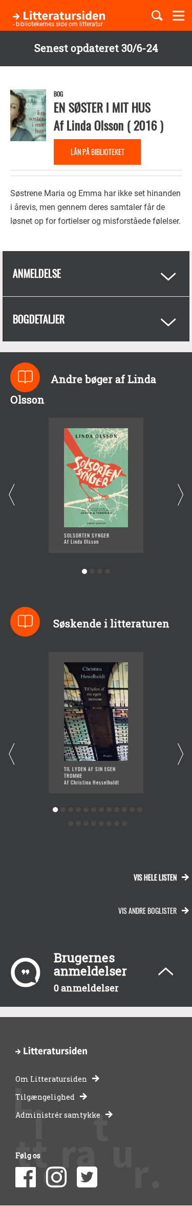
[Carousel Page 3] (100, 572)
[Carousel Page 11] (132, 810)
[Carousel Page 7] (101, 810)
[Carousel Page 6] (94, 810)
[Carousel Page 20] (125, 824)
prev (11, 495)
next (180, 495)
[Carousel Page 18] (109, 824)
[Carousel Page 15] (86, 824)
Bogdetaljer (39, 319)
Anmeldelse (37, 273)
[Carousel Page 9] (117, 810)
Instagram (56, 1177)
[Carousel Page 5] (86, 810)
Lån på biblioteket (97, 151)
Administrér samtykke (57, 1115)
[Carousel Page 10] (125, 810)
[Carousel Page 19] (117, 824)
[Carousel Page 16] (94, 824)
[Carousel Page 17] (101, 824)
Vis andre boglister (147, 910)
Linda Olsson (95, 125)
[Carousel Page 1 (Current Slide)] (85, 572)
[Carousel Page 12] (140, 810)
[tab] (96, 273)
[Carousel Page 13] (71, 824)
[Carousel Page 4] (108, 572)
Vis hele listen (155, 877)
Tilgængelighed (45, 1097)
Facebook (25, 1177)
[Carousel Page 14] (78, 824)
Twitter (87, 1177)
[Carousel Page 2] (92, 572)
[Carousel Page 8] (109, 810)
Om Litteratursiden (51, 1079)
